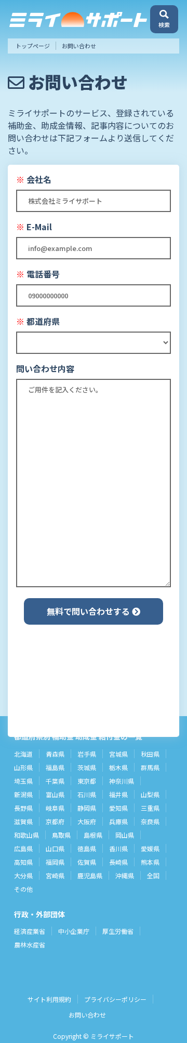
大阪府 (86, 821)
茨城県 (86, 767)
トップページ (33, 46)
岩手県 (86, 753)
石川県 (86, 794)
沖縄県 (124, 875)
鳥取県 (61, 834)
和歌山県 (26, 834)
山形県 (23, 767)
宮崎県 (55, 875)
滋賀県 (23, 821)
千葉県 (55, 780)
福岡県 (55, 861)
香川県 (118, 848)
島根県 (93, 834)
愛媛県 (150, 848)
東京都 (86, 780)
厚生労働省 (117, 931)
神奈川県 (121, 780)
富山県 (55, 794)
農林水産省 (29, 944)
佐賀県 (86, 861)
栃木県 (118, 767)
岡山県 (124, 834)
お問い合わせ (87, 1014)
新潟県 (23, 794)
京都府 (55, 821)
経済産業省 (29, 931)
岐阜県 (55, 807)
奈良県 (150, 821)
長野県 (23, 807)
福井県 (118, 794)
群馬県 (150, 767)
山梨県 (150, 794)
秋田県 (150, 753)
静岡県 (86, 807)
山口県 (55, 848)
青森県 (55, 753)
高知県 (23, 861)
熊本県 (150, 861)
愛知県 (118, 807)
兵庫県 (118, 821)
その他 (23, 888)
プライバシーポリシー (115, 999)
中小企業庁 (73, 931)
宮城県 (118, 753)
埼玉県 (23, 780)
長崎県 (118, 861)
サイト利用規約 (49, 999)
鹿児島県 (89, 875)
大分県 (23, 875)
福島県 (55, 767)
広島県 (23, 848)
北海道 (23, 753)
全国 (153, 875)
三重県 (150, 807)
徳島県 (86, 848)
